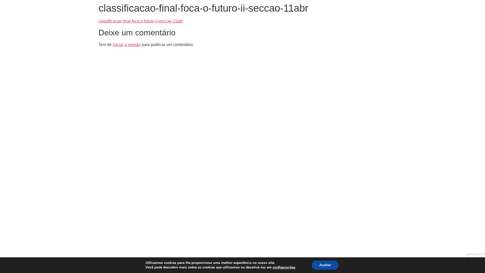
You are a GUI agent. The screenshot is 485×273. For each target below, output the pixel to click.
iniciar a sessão (127, 44)
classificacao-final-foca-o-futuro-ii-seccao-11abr (141, 21)
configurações (284, 267)
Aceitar (325, 265)
